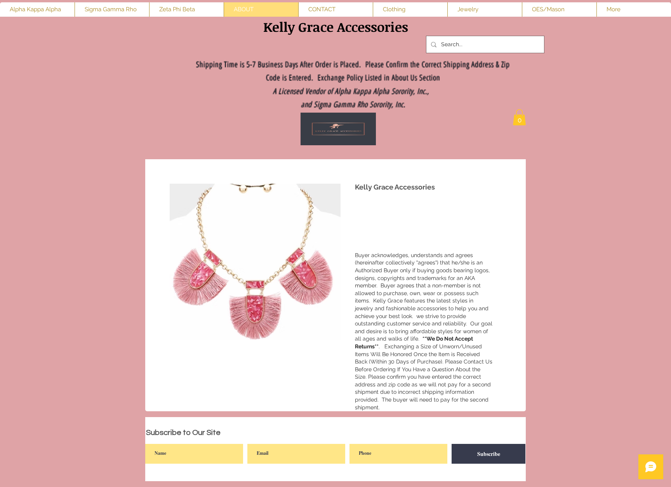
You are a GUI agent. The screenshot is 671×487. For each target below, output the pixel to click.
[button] (519, 117)
